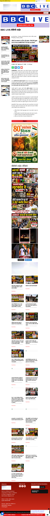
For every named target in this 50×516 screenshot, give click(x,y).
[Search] (49, 13)
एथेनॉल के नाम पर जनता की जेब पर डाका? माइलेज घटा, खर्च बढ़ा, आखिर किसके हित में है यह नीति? (31, 456)
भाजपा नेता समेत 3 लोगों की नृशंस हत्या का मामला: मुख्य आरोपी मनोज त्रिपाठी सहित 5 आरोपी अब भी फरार (5, 63)
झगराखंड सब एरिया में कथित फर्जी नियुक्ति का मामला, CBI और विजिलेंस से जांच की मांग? (5, 49)
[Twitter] (22, 486)
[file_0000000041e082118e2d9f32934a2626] (25, 162)
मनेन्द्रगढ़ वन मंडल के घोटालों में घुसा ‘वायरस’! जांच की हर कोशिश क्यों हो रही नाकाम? (32, 323)
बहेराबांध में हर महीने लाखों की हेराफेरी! (31, 285)
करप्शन (29, 36)
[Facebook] (20, 486)
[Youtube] (25, 486)
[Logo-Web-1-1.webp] (25, 273)
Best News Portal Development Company (30, 512)
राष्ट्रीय (21, 37)
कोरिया (32, 36)
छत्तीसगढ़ (14, 37)
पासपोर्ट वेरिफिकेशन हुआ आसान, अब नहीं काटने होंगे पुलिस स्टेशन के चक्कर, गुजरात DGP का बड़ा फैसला (32, 360)
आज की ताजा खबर (25, 36)
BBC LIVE (40, 512)
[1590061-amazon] (5, 43)
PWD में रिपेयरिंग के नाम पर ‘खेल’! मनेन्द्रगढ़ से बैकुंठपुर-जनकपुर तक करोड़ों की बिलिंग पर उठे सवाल (17, 305)
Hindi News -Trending (17, 36)
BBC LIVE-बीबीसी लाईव (11, 30)
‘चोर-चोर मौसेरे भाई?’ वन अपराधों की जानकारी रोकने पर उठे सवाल (5, 56)
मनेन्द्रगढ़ (17, 37)
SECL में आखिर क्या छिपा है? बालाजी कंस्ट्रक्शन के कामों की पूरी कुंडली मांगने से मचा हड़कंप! (18, 360)
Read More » (14, 291)
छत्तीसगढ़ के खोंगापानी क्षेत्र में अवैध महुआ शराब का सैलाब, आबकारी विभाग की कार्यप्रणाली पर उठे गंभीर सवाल (5, 71)
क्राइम (35, 36)
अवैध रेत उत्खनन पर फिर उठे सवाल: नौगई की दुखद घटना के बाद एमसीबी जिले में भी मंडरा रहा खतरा (5, 80)
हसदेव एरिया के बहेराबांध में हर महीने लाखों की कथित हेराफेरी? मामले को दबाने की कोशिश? (17, 287)
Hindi (38, 0)
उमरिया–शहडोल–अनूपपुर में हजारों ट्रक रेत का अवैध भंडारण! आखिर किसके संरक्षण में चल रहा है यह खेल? (18, 456)
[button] (22, 13)
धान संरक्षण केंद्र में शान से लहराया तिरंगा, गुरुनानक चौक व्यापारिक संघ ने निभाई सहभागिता (31, 305)
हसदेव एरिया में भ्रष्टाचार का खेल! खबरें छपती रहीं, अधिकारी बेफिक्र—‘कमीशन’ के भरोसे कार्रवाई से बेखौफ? (18, 342)
